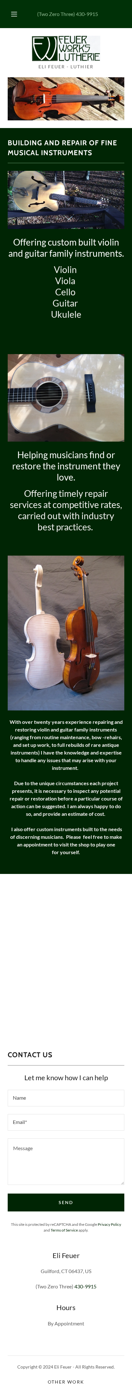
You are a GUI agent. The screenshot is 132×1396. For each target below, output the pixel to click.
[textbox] (66, 1098)
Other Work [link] (66, 1382)
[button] (14, 14)
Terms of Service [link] (64, 1230)
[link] (66, 48)
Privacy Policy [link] (109, 1224)
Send (66, 1202)
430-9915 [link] (87, 14)
